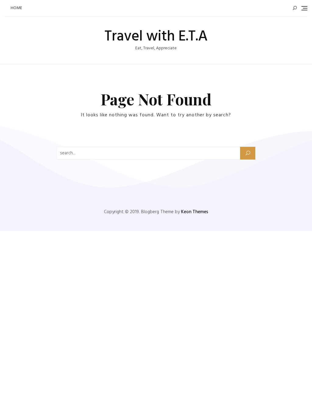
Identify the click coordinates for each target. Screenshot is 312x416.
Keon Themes (194, 212)
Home (16, 8)
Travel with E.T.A (156, 36)
